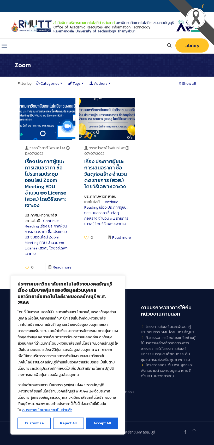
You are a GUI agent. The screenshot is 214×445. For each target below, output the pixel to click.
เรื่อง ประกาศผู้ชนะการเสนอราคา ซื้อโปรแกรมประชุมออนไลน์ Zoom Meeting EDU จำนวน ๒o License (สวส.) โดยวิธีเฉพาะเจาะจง (46, 183)
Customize (34, 423)
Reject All (68, 423)
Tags (77, 83)
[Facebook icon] (185, 432)
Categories (49, 83)
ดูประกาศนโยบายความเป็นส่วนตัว (47, 410)
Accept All (102, 423)
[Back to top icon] (194, 429)
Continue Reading (47, 237)
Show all (189, 83)
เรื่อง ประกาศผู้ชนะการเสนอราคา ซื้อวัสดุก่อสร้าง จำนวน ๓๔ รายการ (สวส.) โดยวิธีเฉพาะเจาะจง (105, 173)
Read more (62, 267)
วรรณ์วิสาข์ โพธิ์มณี (45, 148)
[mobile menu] (4, 46)
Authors (101, 83)
